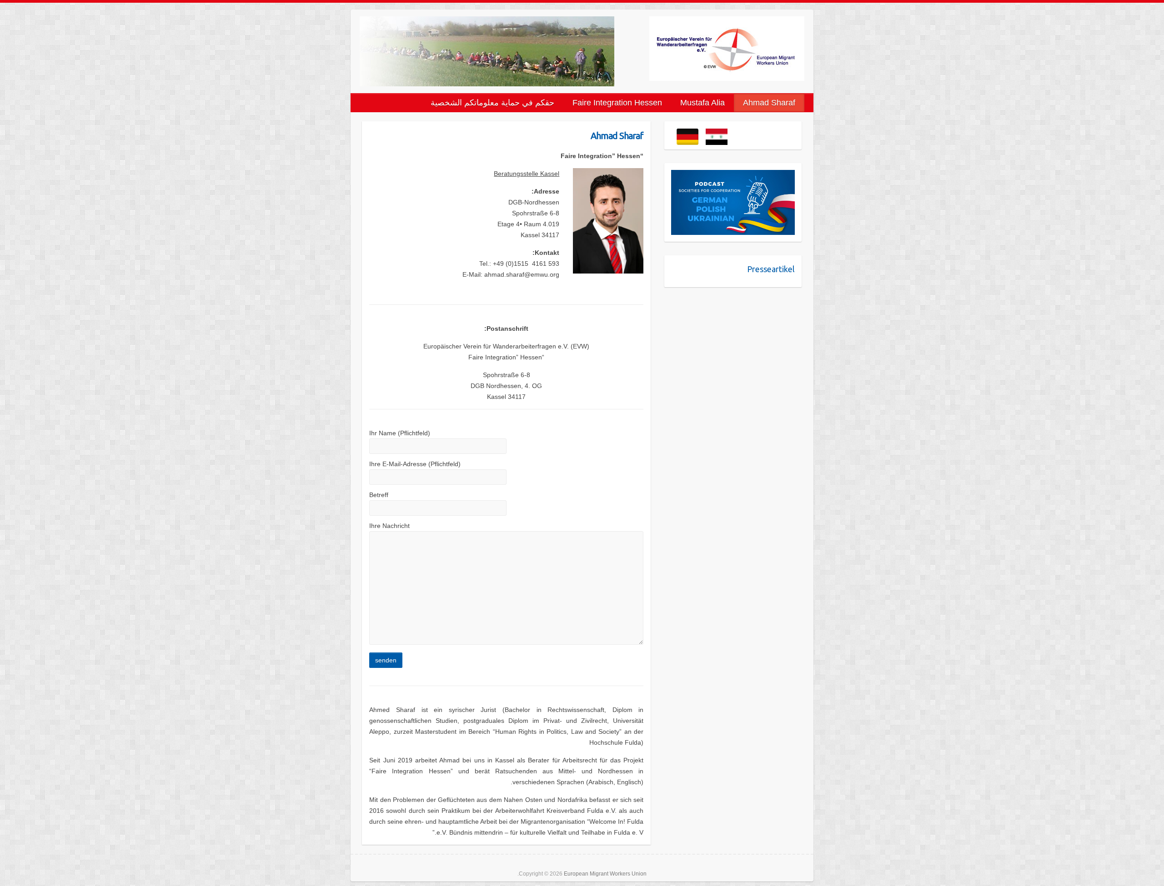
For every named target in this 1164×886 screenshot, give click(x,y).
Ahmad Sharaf (769, 102)
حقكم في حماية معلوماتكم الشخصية (492, 102)
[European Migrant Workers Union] (726, 48)
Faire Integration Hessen (617, 102)
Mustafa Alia (702, 102)
